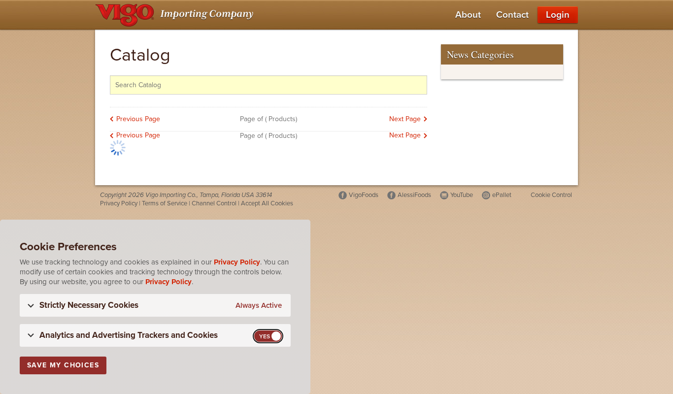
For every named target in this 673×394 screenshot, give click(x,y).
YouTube (461, 195)
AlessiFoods (414, 195)
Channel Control (214, 203)
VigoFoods (363, 195)
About (468, 14)
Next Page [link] (405, 119)
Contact (512, 14)
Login (558, 14)
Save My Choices (63, 365)
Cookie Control (551, 195)
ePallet (501, 195)
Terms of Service (164, 203)
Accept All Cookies (267, 203)
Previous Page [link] (138, 119)
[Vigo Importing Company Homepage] (176, 15)
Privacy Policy (118, 203)
